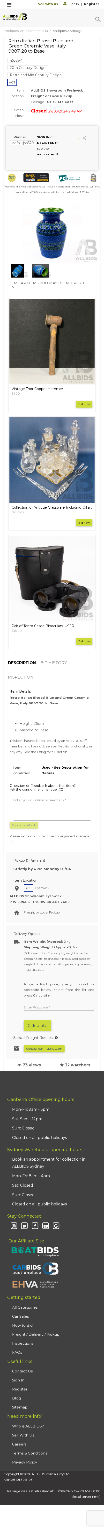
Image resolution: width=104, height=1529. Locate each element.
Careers (19, 1444)
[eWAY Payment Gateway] (36, 177)
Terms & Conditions (29, 1453)
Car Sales (20, 1316)
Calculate (37, 1025)
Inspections (22, 1343)
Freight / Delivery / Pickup (35, 1334)
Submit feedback (24, 825)
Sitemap (20, 1407)
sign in (26, 836)
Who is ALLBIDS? (28, 1426)
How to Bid (22, 1325)
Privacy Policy (24, 1462)
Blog (16, 1398)
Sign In (74, 4)
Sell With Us (23, 1435)
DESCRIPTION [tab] (22, 663)
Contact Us (22, 1371)
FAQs (17, 1352)
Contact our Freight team (44, 1048)
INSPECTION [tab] (20, 677)
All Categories (24, 1307)
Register (91, 4)
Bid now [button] (84, 404)
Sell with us (48, 4)
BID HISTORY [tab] (53, 663)
